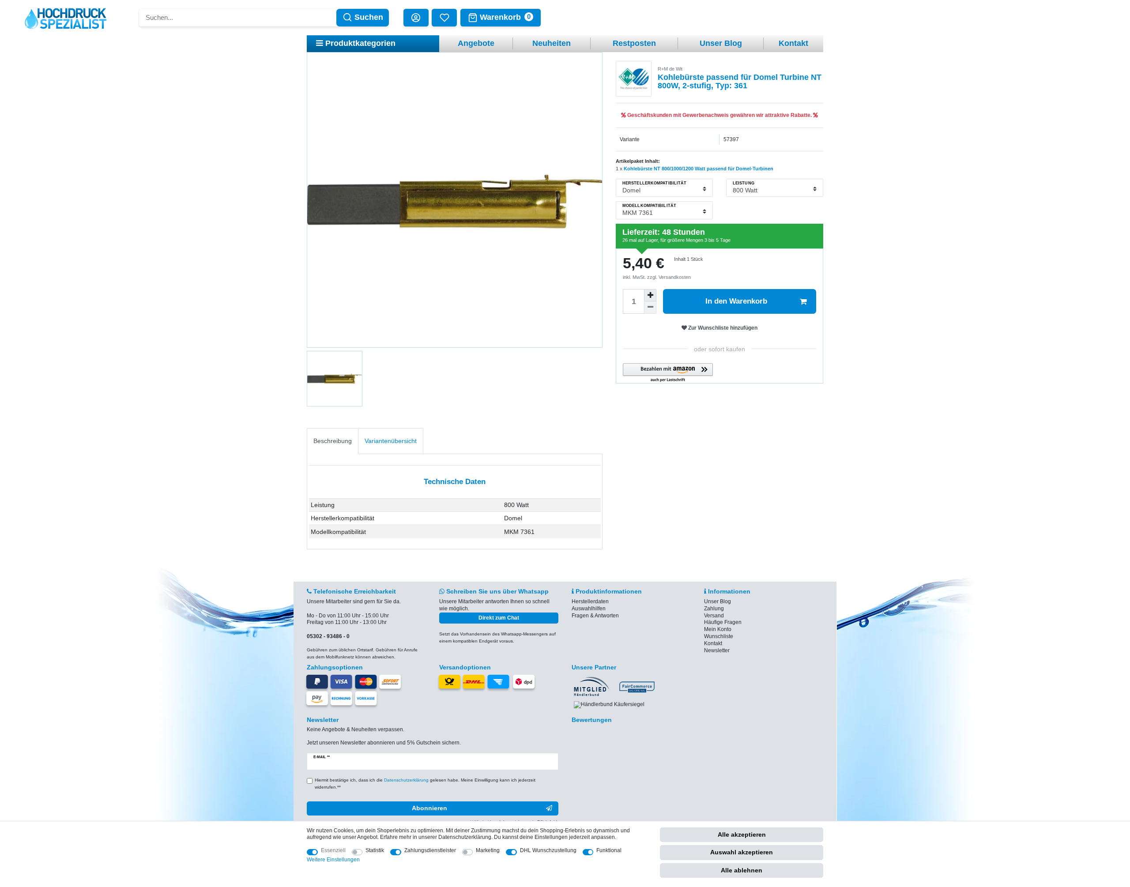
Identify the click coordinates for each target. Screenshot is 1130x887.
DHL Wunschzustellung (548, 850)
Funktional (609, 850)
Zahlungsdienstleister (430, 850)
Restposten (634, 43)
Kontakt (793, 43)
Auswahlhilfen (589, 608)
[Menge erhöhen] (650, 295)
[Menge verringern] (650, 307)
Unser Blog (721, 43)
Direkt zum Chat (498, 618)
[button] (668, 373)
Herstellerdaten (590, 601)
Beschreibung (332, 440)
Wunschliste (718, 636)
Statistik (374, 850)
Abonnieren (429, 808)
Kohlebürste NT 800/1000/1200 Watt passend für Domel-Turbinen (698, 168)
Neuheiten (551, 43)
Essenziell (333, 850)
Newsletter (717, 650)
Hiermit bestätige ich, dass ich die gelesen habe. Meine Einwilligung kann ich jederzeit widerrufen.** (425, 783)
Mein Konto (717, 629)
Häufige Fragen (723, 622)
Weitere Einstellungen (333, 860)
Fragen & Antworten (595, 616)
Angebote (476, 43)
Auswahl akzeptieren (741, 852)
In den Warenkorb (736, 301)
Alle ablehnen (741, 870)
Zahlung (714, 608)
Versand (714, 616)
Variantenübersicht (391, 440)
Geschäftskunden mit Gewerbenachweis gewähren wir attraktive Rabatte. (719, 115)
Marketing (488, 850)
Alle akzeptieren (742, 834)
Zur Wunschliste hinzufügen (722, 328)
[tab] (332, 441)
